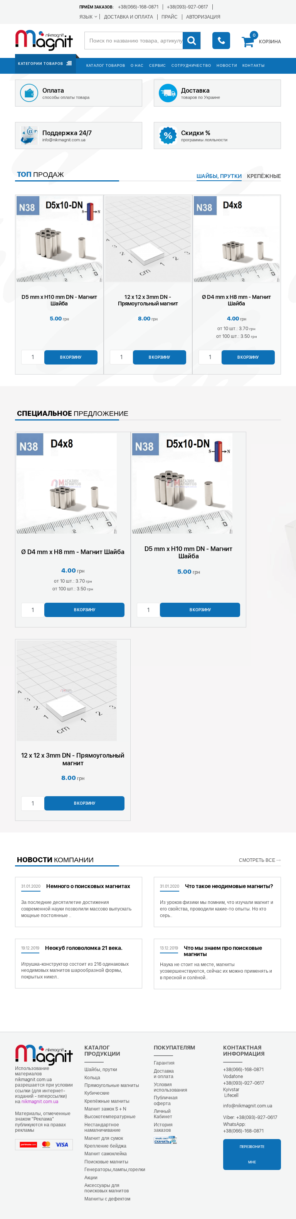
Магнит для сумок (103, 1138)
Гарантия (164, 1063)
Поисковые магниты (106, 1162)
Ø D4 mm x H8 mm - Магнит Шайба (236, 300)
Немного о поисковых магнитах (88, 886)
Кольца (92, 1077)
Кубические (96, 1093)
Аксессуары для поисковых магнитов (106, 1188)
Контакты (253, 65)
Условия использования (170, 1087)
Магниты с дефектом (107, 1199)
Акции (91, 1177)
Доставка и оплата (164, 1073)
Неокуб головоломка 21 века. (84, 948)
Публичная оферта (166, 1100)
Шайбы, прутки (100, 1069)
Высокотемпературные (110, 1116)
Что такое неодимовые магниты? (229, 886)
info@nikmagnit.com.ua (247, 1106)
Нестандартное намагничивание (102, 1127)
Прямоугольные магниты (111, 1085)
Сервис (157, 65)
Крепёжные (264, 176)
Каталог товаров (105, 65)
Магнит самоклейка (105, 1153)
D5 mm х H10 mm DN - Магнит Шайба (59, 300)
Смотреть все (257, 860)
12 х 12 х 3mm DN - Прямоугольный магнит (148, 300)
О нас (137, 65)
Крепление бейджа (105, 1146)
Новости (227, 65)
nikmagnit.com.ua (40, 1101)
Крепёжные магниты (107, 1101)
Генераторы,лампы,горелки (114, 1169)
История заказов (163, 1127)
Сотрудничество (191, 65)
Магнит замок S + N (105, 1109)
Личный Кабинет (163, 1114)
